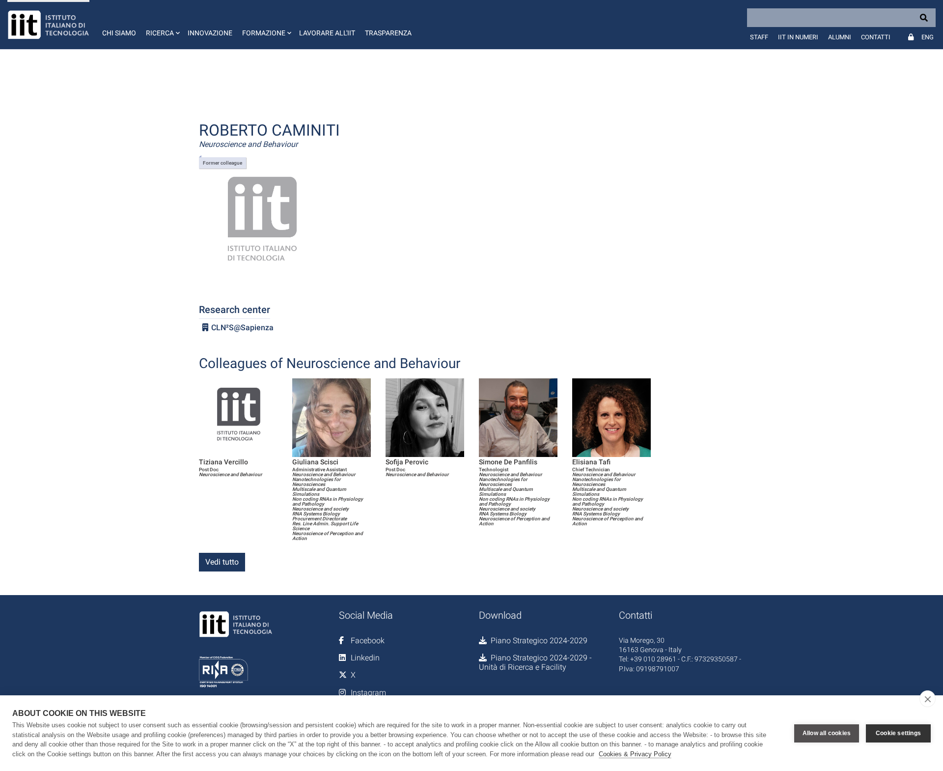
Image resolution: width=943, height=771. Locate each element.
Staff (759, 37)
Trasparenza (388, 33)
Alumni (839, 37)
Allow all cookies (827, 733)
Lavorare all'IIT (327, 33)
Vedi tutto (222, 562)
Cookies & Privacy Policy (635, 754)
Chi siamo (119, 33)
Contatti (875, 37)
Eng (927, 37)
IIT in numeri (798, 37)
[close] (927, 698)
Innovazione (210, 33)
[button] (162, 24)
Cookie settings (898, 733)
